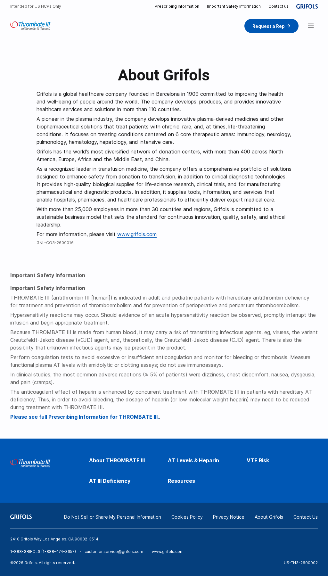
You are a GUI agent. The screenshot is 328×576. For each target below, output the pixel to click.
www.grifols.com (137, 234)
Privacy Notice (228, 517)
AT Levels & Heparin (193, 460)
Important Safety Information (234, 6)
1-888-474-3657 (59, 551)
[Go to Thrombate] (30, 25)
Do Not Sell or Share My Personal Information (112, 517)
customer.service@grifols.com (114, 551)
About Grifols (269, 517)
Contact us (278, 6)
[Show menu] (311, 26)
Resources (181, 481)
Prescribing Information (177, 6)
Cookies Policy (187, 517)
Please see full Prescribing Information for (84, 417)
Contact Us (305, 517)
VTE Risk (258, 460)
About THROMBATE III (117, 460)
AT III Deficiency (109, 481)
